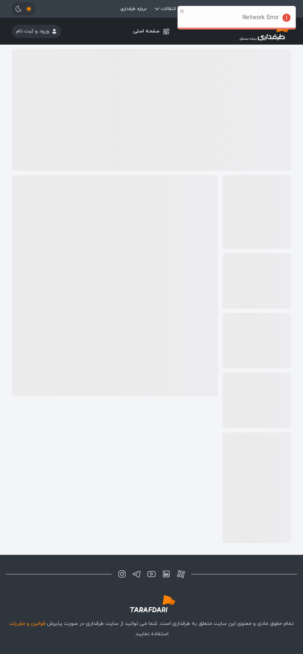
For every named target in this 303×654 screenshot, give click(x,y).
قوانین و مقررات (27, 623)
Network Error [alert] (262, 18)
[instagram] (122, 574)
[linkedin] (166, 574)
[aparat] (181, 574)
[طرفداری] (151, 603)
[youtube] (151, 574)
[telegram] (136, 574)
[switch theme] (23, 8)
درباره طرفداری (133, 9)
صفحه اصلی (146, 31)
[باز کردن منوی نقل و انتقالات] (157, 9)
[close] (183, 11)
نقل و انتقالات (174, 9)
